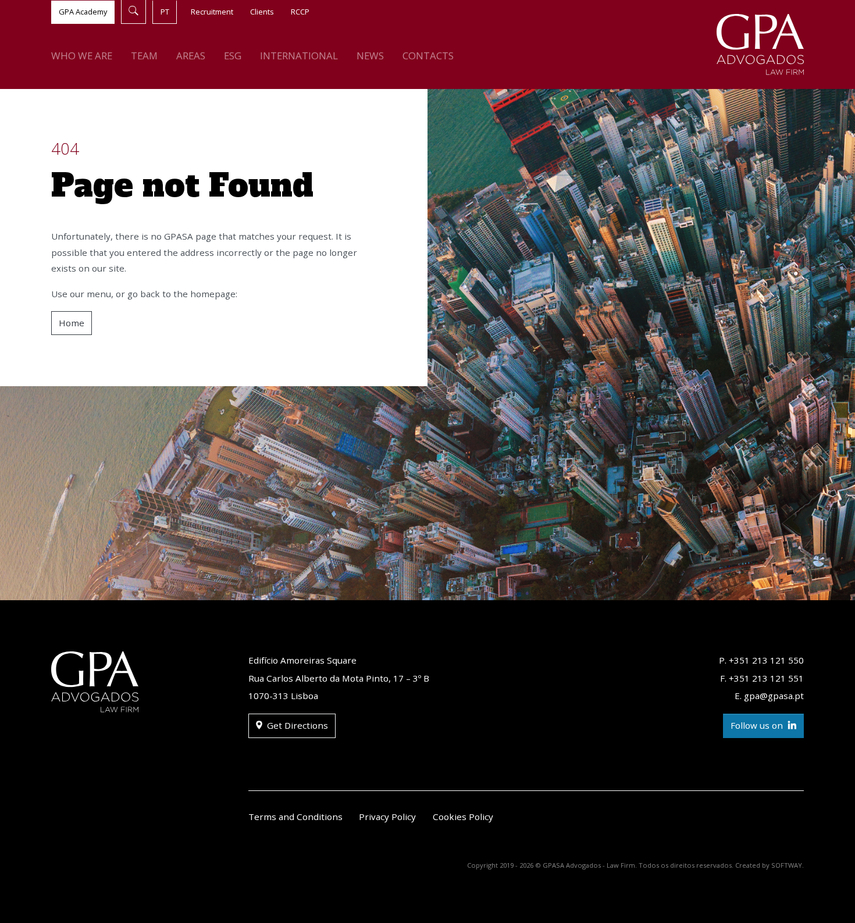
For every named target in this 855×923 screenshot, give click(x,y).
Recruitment (212, 11)
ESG (232, 55)
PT (165, 11)
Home (71, 323)
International (299, 55)
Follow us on (758, 725)
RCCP (300, 11)
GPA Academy (83, 11)
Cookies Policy (463, 816)
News (370, 55)
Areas (190, 55)
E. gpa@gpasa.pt (769, 695)
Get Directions (296, 725)
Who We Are (81, 55)
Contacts (428, 55)
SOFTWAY (786, 865)
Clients (262, 11)
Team (144, 55)
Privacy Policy (387, 816)
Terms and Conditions (295, 816)
